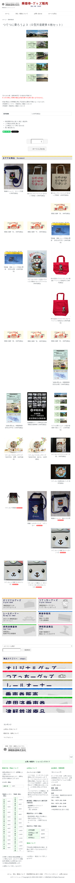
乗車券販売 (11, 19)
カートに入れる (38, 148)
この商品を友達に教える (12, 123)
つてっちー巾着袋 (10, 508)
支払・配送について (22, 13)
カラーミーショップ (16, 877)
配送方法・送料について (11, 733)
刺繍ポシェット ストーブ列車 (13, 191)
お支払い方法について (10, 729)
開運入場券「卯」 (56, 341)
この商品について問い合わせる (14, 125)
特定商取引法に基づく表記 (35, 874)
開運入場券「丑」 (33, 341)
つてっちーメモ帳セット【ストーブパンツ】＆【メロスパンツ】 (37, 585)
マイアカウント (8, 737)
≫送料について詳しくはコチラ (11, 866)
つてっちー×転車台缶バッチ (59, 481)
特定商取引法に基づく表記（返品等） (16, 121)
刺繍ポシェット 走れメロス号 (61, 518)
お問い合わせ (38, 13)
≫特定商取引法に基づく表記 (60, 809)
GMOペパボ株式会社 (45, 877)
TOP (71, 757)
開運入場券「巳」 (9, 232)
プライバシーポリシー (51, 874)
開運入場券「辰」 (56, 213)
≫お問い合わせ (56, 785)
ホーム (7, 13)
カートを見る (52, 13)
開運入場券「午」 (33, 232)
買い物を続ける (10, 127)
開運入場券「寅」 (9, 341)
